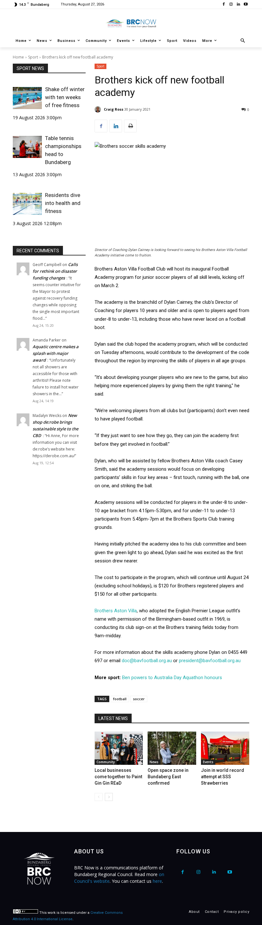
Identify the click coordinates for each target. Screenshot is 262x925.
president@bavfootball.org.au (210, 660)
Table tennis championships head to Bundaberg (63, 150)
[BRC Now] (131, 23)
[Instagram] (231, 4)
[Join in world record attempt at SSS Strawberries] (225, 748)
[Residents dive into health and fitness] (27, 204)
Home (18, 57)
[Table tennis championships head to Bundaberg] (27, 147)
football (120, 698)
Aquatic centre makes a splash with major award (56, 353)
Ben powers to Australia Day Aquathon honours (172, 677)
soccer (139, 698)
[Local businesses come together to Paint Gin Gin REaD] (119, 748)
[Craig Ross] (99, 109)
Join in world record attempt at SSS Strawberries (222, 777)
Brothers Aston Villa (116, 611)
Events (208, 762)
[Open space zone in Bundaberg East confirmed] (172, 748)
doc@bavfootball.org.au (147, 660)
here (157, 881)
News (154, 762)
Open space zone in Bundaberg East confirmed (168, 777)
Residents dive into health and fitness (63, 203)
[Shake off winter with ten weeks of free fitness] (27, 98)
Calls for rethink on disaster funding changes (55, 271)
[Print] (130, 126)
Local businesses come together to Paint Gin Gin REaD (118, 777)
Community (105, 762)
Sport (33, 57)
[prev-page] (99, 797)
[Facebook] (223, 4)
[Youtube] (245, 4)
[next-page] (109, 797)
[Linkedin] (238, 4)
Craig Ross (113, 109)
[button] (243, 41)
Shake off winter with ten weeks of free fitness (65, 97)
